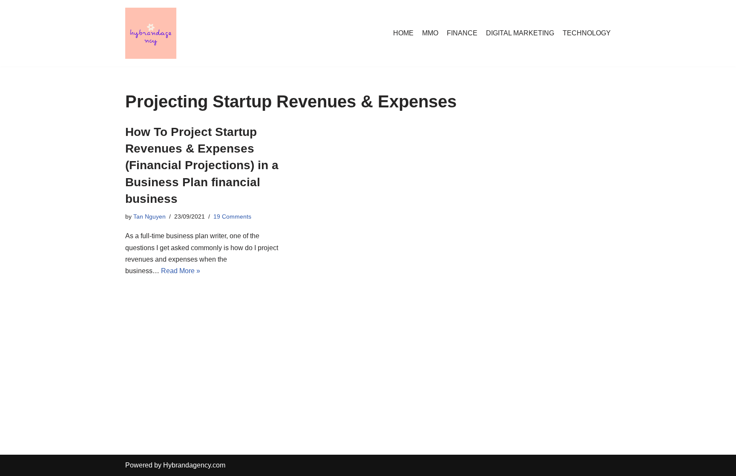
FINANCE (462, 33)
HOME (403, 33)
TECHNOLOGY (587, 33)
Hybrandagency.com (194, 465)
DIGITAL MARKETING (520, 33)
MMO (430, 33)
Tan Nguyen (149, 216)
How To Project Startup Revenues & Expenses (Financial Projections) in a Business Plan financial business (202, 165)
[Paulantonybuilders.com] (150, 33)
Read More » (180, 270)
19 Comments (232, 216)
